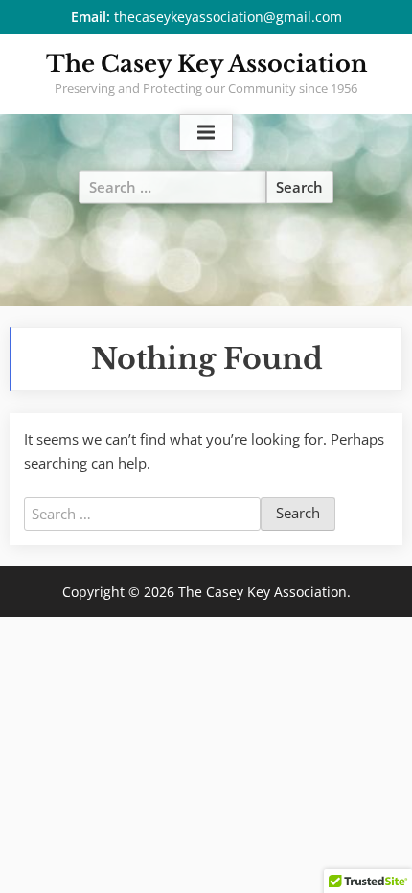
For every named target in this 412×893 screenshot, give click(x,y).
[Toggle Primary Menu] (206, 133)
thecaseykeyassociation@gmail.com (228, 17)
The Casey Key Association (206, 64)
